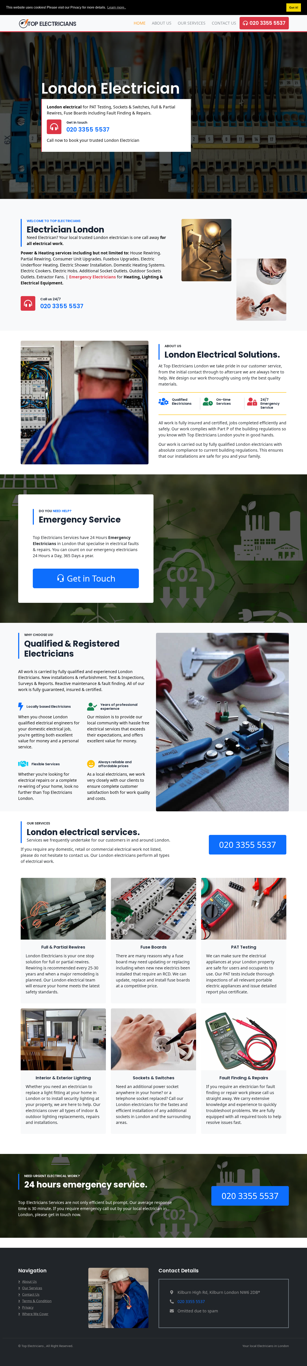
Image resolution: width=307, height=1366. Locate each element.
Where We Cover (35, 1314)
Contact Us (224, 23)
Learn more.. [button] (116, 7)
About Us (161, 23)
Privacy (27, 1307)
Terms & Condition (37, 1301)
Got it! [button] (293, 7)
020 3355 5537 (267, 23)
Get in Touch (91, 578)
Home (140, 23)
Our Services (192, 23)
